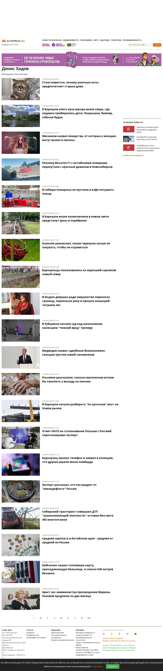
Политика (116, 40)
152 (88, 618)
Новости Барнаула (52, 40)
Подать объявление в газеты (88, 642)
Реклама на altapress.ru (85, 632)
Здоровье (105, 40)
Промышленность (132, 40)
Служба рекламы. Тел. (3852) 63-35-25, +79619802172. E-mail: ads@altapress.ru (87, 652)
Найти (157, 45)
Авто (96, 40)
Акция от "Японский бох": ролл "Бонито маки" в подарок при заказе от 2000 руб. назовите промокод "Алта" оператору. (119, 647)
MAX (91, 655)
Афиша (78, 645)
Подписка (30, 632)
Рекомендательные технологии (84, 638)
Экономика (86, 40)
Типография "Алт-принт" (36, 637)
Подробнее (97, 666)
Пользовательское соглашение (59, 636)
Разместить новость (133, 155)
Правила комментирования (62, 640)
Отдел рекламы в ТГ (84, 635)
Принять (112, 666)
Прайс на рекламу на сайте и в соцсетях (119, 641)
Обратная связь (57, 632)
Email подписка (82, 647)
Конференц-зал (32, 635)
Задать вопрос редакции (113, 638)
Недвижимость (71, 40)
